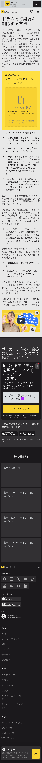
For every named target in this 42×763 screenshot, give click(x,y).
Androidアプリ (9, 732)
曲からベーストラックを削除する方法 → (20, 494)
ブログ (4, 680)
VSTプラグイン (9, 738)
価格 (3, 633)
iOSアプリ (6, 727)
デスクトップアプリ (11, 722)
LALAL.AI (6, 55)
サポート (6, 654)
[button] (21, 409)
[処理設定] (37, 366)
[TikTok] (32, 579)
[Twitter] (18, 579)
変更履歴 (6, 659)
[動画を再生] (21, 321)
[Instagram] (11, 579)
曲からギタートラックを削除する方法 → (20, 544)
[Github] (18, 586)
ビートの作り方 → (13, 467)
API (3, 644)
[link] (11, 586)
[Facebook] (4, 579)
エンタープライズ (10, 639)
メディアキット (9, 685)
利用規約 (25, 440)
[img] (6, 397)
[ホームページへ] (9, 567)
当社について (8, 674)
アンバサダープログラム (11, 706)
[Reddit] (4, 586)
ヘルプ (4, 649)
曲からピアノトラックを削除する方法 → (20, 519)
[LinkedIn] (25, 586)
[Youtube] (25, 579)
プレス (4, 690)
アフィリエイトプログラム (11, 697)
